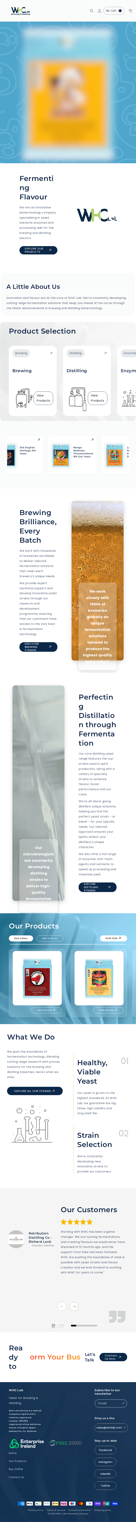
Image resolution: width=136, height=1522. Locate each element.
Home (13, 1453)
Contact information (79, 1510)
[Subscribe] (123, 1403)
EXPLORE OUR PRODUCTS (34, 250)
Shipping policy (102, 1510)
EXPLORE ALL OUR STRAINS (33, 1091)
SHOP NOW (112, 938)
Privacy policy (35, 1510)
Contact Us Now (111, 1357)
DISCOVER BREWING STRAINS (32, 647)
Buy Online (16, 1469)
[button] (125, 11)
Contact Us (16, 1477)
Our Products (17, 1461)
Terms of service (56, 1510)
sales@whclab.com (109, 1427)
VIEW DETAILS (44, 1010)
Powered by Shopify (78, 1513)
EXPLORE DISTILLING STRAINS (91, 887)
